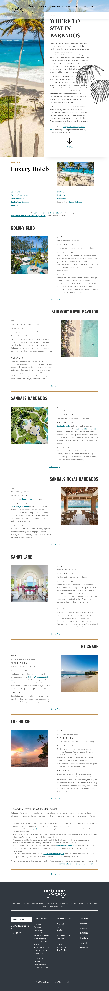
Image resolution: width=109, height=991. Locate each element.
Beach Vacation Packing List (53, 854)
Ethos (59, 933)
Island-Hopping (40, 939)
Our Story (60, 930)
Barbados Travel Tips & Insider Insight (48, 213)
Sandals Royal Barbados (20, 202)
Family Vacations (40, 930)
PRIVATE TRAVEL (56, 6)
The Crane (61, 192)
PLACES (30, 6)
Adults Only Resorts (41, 936)
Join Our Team (62, 950)
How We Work (62, 927)
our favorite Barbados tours (66, 845)
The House (61, 195)
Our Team (61, 939)
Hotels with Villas (40, 950)
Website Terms (62, 947)
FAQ (58, 941)
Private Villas (61, 199)
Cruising (37, 962)
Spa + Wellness (40, 933)
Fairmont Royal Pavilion (19, 195)
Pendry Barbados (75, 202)
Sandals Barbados (17, 199)
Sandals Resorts (40, 965)
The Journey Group (65, 982)
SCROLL (70, 147)
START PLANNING (89, 6)
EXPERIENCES (42, 6)
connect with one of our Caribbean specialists (28, 216)
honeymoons (27, 499)
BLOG (77, 6)
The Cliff (35, 829)
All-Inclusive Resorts (41, 947)
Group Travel (39, 953)
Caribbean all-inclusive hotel (86, 429)
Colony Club (15, 192)
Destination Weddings (42, 967)
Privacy (59, 944)
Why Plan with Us (63, 936)
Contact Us (61, 924)
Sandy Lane (15, 205)
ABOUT (68, 6)
